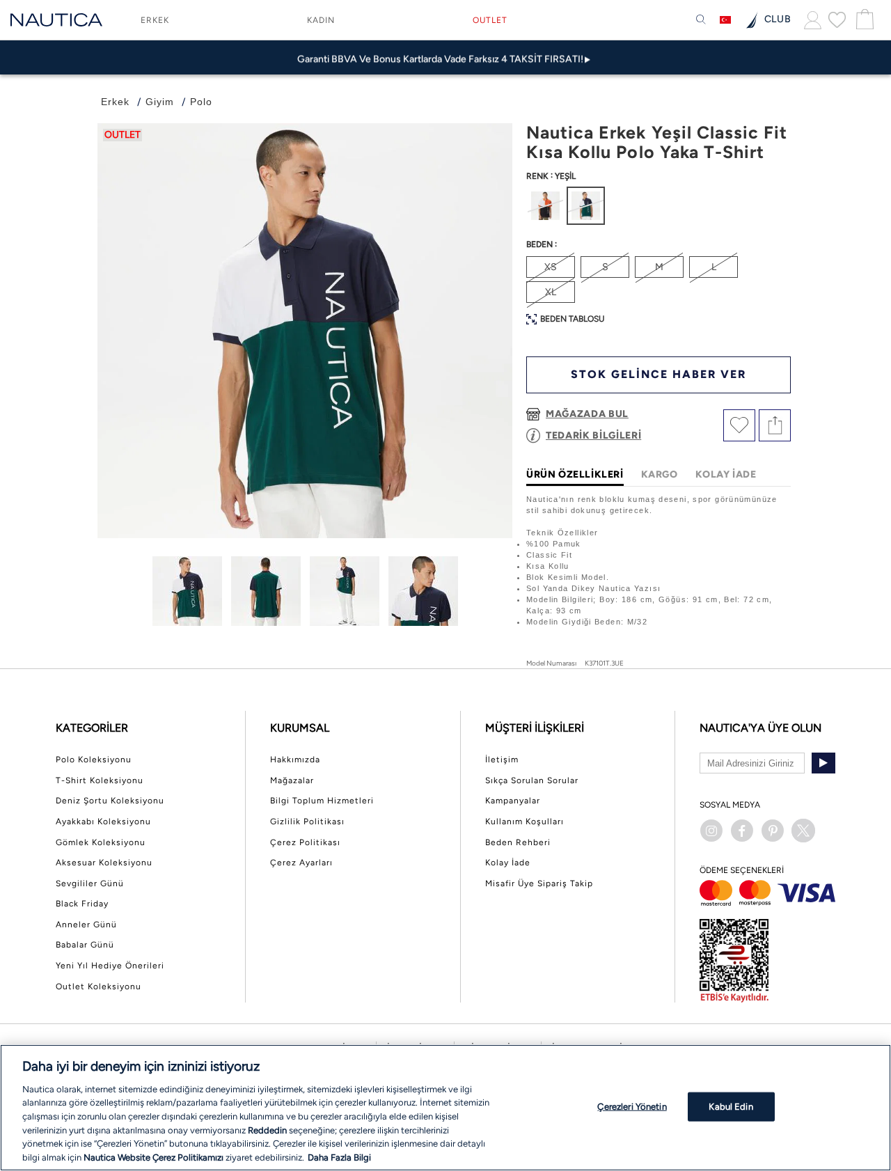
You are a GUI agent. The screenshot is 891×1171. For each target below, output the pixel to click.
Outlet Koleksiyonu (98, 986)
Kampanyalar (512, 800)
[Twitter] (803, 830)
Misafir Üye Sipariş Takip (539, 883)
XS (550, 267)
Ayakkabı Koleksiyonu (103, 821)
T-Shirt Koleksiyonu (99, 780)
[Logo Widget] (56, 19)
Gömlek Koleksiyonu (100, 842)
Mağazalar (292, 780)
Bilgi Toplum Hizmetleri (322, 800)
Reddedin (267, 1129)
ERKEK (155, 20)
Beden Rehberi (518, 842)
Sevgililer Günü (90, 883)
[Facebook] (742, 830)
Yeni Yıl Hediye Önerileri (110, 965)
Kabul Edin (730, 1106)
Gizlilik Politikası (307, 821)
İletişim (502, 759)
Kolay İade (507, 862)
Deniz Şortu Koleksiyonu (110, 800)
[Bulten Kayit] (823, 763)
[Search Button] (701, 20)
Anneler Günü (86, 924)
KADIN (321, 20)
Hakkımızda (295, 759)
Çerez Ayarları (301, 862)
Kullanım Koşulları (524, 821)
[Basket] (863, 20)
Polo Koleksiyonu (94, 759)
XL (550, 292)
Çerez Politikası (305, 842)
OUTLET (490, 20)
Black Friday (82, 904)
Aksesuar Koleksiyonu (104, 862)
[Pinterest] (772, 830)
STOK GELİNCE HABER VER (658, 374)
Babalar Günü (85, 945)
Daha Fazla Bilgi (339, 1157)
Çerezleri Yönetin (631, 1106)
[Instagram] (711, 830)
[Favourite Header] (837, 19)
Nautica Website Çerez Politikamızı (155, 1157)
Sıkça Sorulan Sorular (531, 780)
